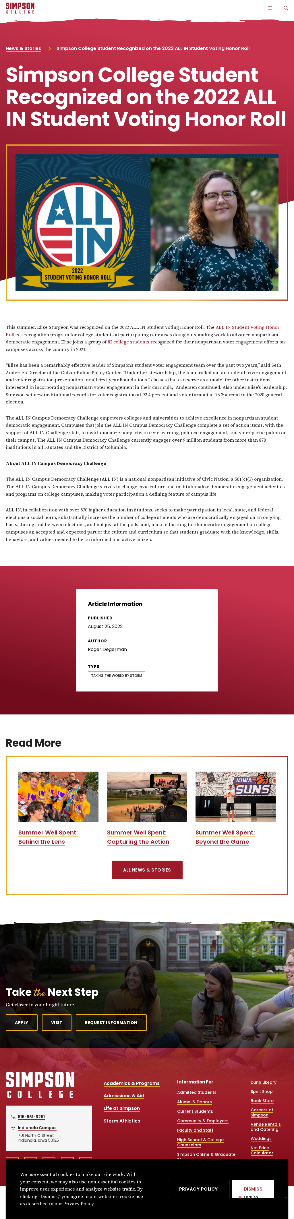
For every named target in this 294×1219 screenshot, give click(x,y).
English (250, 1197)
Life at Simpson (122, 1108)
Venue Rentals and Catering (266, 1126)
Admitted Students (196, 1092)
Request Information (111, 1022)
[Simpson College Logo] (40, 1097)
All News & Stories (147, 870)
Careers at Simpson (262, 1112)
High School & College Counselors (200, 1142)
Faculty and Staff (195, 1130)
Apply (21, 1022)
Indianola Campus (37, 1128)
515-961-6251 (31, 1117)
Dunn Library (263, 1082)
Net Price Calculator (262, 1150)
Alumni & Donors (194, 1102)
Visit (57, 1022)
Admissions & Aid (124, 1095)
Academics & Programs (132, 1083)
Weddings (261, 1138)
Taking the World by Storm (116, 675)
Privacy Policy (198, 1189)
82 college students (128, 342)
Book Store (262, 1101)
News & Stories (23, 48)
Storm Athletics (122, 1121)
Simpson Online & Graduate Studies (206, 1157)
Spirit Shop (262, 1091)
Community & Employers (203, 1121)
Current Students (195, 1111)
